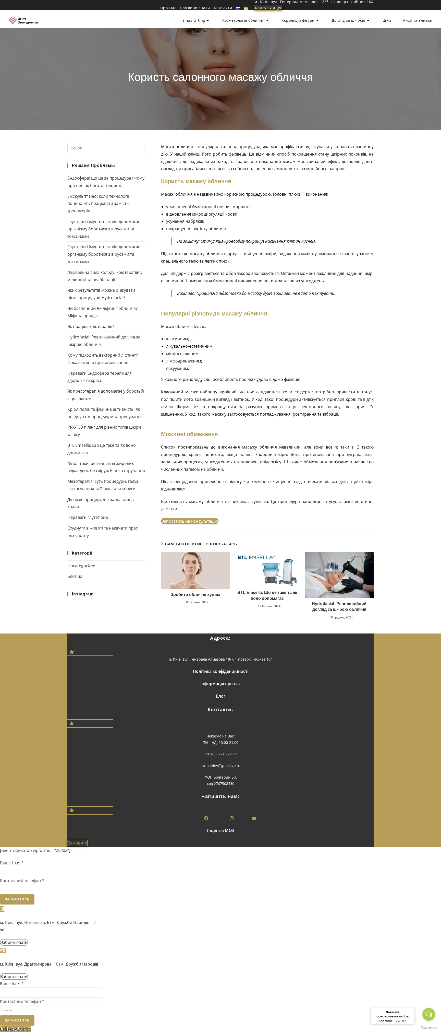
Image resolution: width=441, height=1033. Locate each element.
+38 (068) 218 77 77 (220, 754)
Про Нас (168, 8)
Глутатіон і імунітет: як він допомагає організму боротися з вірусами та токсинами (103, 229)
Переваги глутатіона (87, 517)
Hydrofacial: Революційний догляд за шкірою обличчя (339, 607)
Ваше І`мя (12, 863)
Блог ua (74, 576)
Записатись (17, 899)
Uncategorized (81, 566)
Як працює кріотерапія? (90, 326)
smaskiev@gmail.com (220, 765)
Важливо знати (195, 8)
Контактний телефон (22, 880)
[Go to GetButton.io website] (429, 1027)
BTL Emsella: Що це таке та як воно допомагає (267, 595)
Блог (220, 696)
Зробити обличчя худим (195, 594)
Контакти (223, 8)
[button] (268, 8)
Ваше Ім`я (12, 984)
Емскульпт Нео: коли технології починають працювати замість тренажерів (98, 203)
